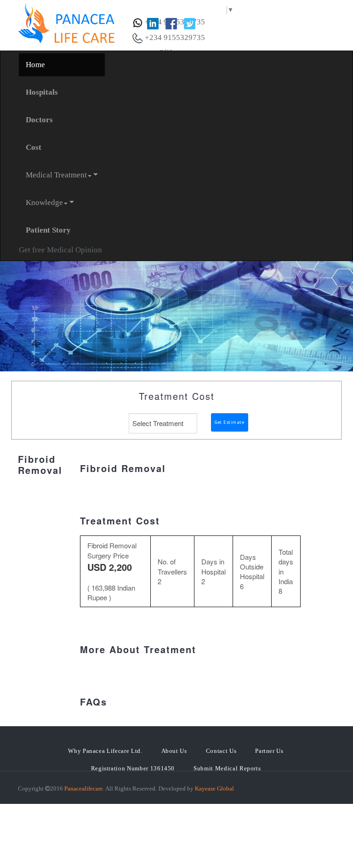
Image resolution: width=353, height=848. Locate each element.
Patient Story (48, 230)
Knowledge (44, 202)
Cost (33, 147)
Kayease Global (214, 788)
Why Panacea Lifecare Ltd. (105, 750)
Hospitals (42, 92)
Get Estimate (229, 422)
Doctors (39, 119)
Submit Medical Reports (227, 768)
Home (35, 64)
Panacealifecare (83, 788)
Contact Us (221, 750)
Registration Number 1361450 (133, 768)
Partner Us (269, 750)
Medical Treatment (56, 175)
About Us (174, 750)
